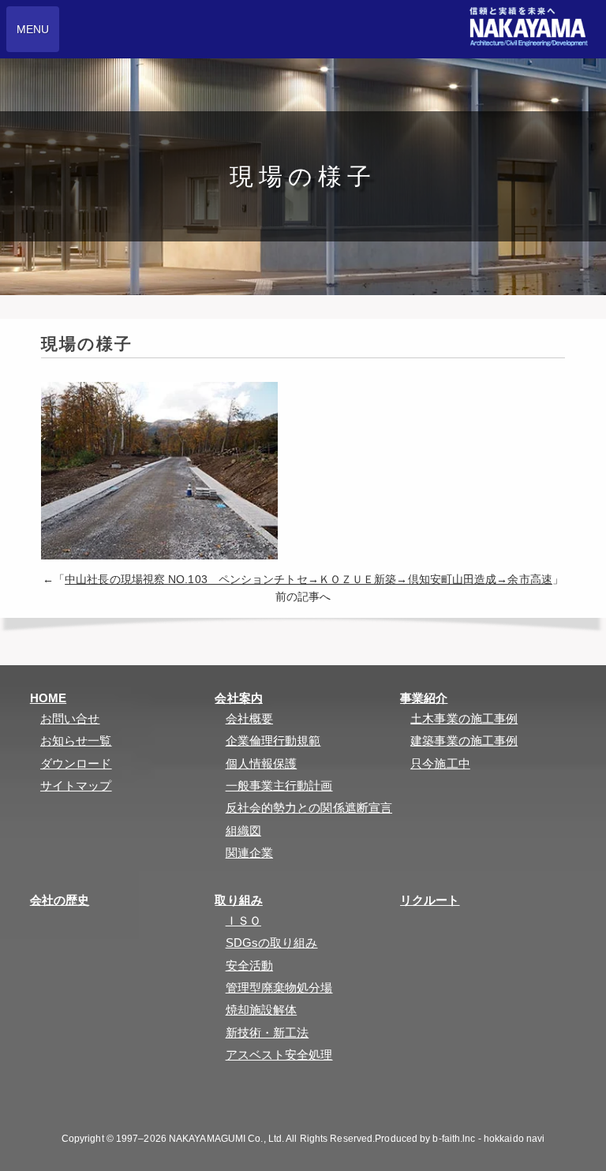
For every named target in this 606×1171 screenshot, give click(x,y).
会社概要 (249, 718)
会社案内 (238, 698)
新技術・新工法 (267, 1032)
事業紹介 (423, 698)
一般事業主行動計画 (279, 785)
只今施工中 (440, 763)
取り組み (238, 900)
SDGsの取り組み (272, 942)
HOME (48, 698)
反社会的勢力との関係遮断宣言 (309, 807)
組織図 (243, 830)
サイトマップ (76, 785)
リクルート (430, 900)
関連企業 (249, 852)
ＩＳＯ (243, 920)
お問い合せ (70, 718)
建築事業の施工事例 (464, 740)
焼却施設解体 (261, 1009)
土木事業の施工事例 (464, 718)
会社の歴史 (60, 900)
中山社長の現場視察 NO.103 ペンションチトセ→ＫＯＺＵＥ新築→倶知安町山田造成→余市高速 (308, 580)
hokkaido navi (514, 1138)
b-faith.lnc (453, 1138)
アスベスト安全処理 (279, 1054)
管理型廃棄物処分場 (279, 987)
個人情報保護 (261, 763)
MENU (33, 29)
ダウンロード (76, 763)
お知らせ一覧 (76, 740)
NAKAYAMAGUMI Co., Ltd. (226, 1138)
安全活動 (249, 965)
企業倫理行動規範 (273, 740)
